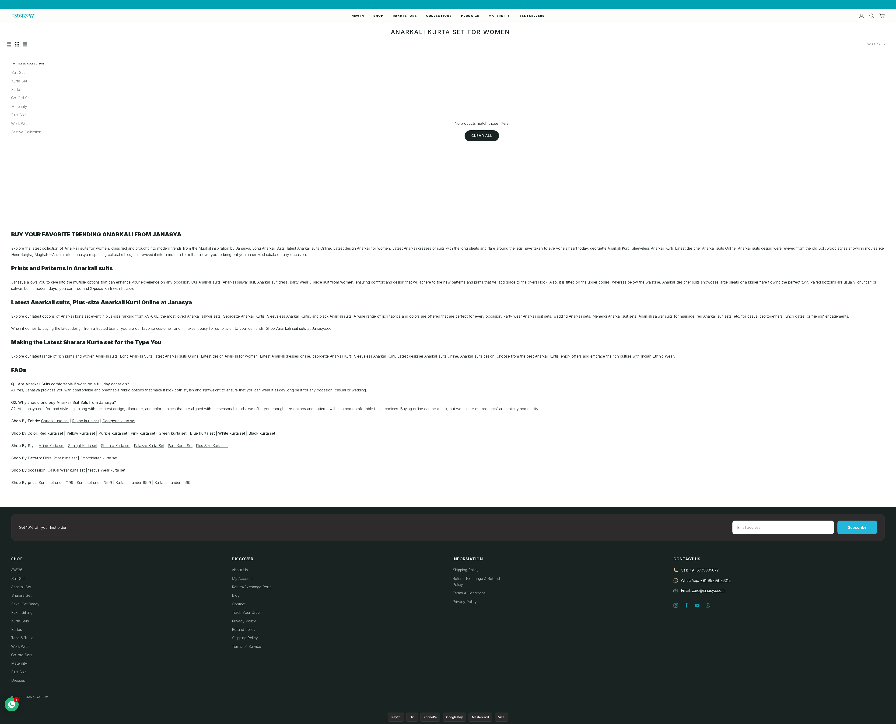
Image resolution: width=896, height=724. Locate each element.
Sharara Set (21, 595)
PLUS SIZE (470, 16)
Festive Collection (26, 132)
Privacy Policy (244, 621)
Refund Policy (244, 629)
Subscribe (857, 527)
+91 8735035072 (704, 570)
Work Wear (20, 123)
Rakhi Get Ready (25, 604)
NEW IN (357, 16)
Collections (439, 16)
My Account (242, 578)
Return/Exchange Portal (252, 587)
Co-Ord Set (21, 98)
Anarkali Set (21, 587)
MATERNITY (499, 16)
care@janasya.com (708, 590)
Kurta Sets (20, 621)
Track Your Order (246, 612)
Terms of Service (246, 646)
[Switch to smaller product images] (17, 44)
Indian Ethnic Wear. (658, 356)
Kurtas (16, 629)
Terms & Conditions (469, 593)
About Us (240, 570)
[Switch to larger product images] (9, 44)
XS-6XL (151, 316)
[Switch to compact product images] (25, 44)
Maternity (19, 106)
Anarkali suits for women (86, 248)
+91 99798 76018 (715, 580)
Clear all (482, 135)
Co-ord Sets (21, 655)
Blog (236, 595)
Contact (238, 604)
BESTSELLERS (532, 16)
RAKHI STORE (405, 16)
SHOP (378, 16)
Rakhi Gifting (21, 612)
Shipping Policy (245, 637)
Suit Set (18, 72)
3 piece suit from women (331, 282)
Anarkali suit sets (291, 328)
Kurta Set (19, 81)
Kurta (15, 89)
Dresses (18, 680)
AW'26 (16, 570)
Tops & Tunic (22, 637)
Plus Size (19, 115)
